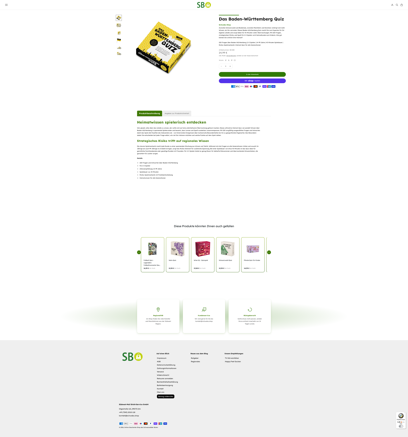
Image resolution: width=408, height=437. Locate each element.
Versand (160, 372)
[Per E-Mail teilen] (235, 60)
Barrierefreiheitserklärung (167, 382)
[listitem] (152, 254)
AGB (159, 361)
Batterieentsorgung (165, 385)
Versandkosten (231, 55)
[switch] (401, 426)
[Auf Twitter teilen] (229, 60)
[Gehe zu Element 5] (119, 47)
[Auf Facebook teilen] (226, 60)
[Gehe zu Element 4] (119, 40)
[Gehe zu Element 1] (119, 18)
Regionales (195, 361)
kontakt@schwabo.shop (129, 416)
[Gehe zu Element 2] (119, 25)
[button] (139, 252)
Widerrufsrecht (163, 375)
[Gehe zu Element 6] (119, 53)
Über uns (160, 392)
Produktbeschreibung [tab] (149, 113)
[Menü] (404, 413)
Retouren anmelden (165, 378)
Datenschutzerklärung (166, 365)
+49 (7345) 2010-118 (127, 412)
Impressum (161, 358)
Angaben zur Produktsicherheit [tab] (177, 113)
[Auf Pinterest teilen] (232, 60)
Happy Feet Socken (233, 361)
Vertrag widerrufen (165, 396)
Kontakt (160, 389)
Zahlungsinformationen (166, 368)
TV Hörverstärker (232, 358)
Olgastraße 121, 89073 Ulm (130, 409)
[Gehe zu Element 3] (119, 33)
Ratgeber (194, 358)
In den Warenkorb (252, 74)
